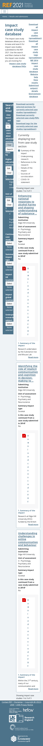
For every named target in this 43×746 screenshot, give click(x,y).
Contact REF (7, 702)
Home (4, 16)
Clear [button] (9, 172)
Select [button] (9, 243)
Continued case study (10, 237)
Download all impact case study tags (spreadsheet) (35, 49)
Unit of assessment (11, 195)
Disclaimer (18, 702)
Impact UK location (9, 277)
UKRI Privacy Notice (24, 705)
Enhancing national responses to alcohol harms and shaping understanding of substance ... (27, 204)
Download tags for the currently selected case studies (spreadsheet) (27, 126)
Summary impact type (10, 257)
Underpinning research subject (12, 317)
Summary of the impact (28, 152)
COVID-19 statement (25, 181)
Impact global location (9, 297)
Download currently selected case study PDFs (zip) (27, 118)
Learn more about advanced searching (10, 135)
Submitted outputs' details (34, 88)
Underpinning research (27, 157)
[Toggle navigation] (4, 11)
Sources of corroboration (27, 175)
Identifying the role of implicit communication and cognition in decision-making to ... (28, 373)
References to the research (28, 163)
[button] (33, 357)
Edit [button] (8, 168)
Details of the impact (26, 169)
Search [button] (10, 149)
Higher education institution (10, 162)
